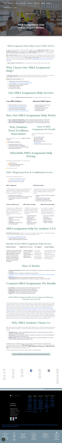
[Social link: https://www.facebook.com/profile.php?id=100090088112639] (14, 419)
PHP (36, 408)
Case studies (22, 3)
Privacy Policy (5, 424)
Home (5, 3)
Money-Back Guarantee (51, 424)
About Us (29, 3)
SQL (34, 408)
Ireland (46, 408)
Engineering (30, 400)
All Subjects (29, 411)
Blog (17, 3)
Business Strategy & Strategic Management (19, 110)
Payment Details (28, 424)
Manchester (52, 400)
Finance (29, 403)
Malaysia (46, 404)
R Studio (35, 400)
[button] (3, 439)
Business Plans (37, 142)
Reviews (49, 3)
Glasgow (52, 403)
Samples (43, 3)
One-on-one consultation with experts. (18, 236)
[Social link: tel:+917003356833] (11, 418)
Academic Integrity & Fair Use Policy (10, 426)
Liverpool (52, 401)
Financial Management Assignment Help (18, 106)
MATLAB (35, 401)
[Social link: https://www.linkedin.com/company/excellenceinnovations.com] (16, 418)
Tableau (35, 404)
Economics (30, 407)
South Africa (46, 407)
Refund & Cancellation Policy (39, 424)
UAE (46, 398)
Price (15, 7)
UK (46, 401)
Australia (46, 400)
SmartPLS (35, 407)
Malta (47, 411)
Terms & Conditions (13, 424)
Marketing (30, 404)
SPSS (35, 398)
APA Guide (41, 401)
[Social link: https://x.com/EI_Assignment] (11, 419)
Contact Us (36, 3)
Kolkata (52, 398)
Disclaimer (21, 424)
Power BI (35, 403)
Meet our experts (8, 7)
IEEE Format (41, 400)
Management (29, 408)
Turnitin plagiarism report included (17, 180)
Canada (46, 403)
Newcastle (52, 404)
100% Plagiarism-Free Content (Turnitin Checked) (20, 82)
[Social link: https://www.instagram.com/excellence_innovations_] (14, 418)
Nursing (29, 401)
